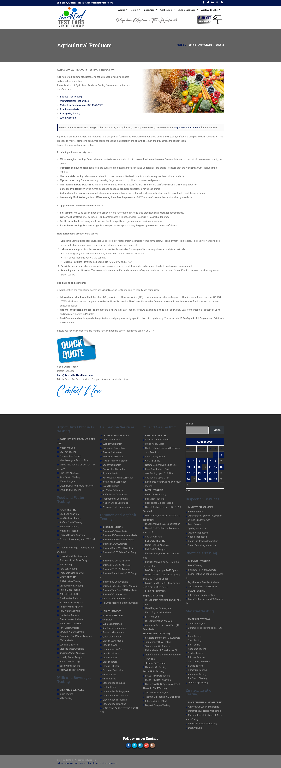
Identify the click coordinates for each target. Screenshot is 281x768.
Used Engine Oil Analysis (158, 608)
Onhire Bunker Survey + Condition (205, 515)
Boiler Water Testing (70, 665)
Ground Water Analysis (71, 602)
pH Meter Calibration (113, 490)
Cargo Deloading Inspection (202, 545)
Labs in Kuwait (109, 645)
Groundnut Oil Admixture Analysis (77, 485)
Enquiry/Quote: (68, 2)
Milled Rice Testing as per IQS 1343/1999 (81, 105)
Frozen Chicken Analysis (72, 535)
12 (199, 467)
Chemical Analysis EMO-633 (202, 586)
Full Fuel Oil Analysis (156, 549)
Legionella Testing (69, 644)
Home (180, 44)
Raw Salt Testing (68, 568)
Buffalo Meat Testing (70, 581)
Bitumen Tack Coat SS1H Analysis (119, 590)
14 (210, 467)
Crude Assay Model (155, 456)
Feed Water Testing (70, 661)
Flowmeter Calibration (113, 448)
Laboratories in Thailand (114, 699)
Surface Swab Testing (71, 522)
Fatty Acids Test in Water (72, 669)
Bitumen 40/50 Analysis (114, 531)
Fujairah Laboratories (113, 632)
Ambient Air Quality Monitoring (203, 706)
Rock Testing (194, 636)
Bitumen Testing (196, 657)
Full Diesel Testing (154, 498)
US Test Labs (109, 678)
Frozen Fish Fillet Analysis (73, 556)
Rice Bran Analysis (69, 109)
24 (188, 479)
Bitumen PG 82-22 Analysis (116, 569)
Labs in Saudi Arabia (112, 640)
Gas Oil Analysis (153, 536)
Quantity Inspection (198, 532)
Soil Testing (194, 644)
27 (204, 479)
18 (193, 473)
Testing (134, 9)
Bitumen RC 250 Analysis (115, 581)
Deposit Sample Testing (157, 705)
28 (210, 479)
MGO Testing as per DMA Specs (161, 570)
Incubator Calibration (112, 456)
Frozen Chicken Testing (72, 573)
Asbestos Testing (197, 649)
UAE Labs (107, 619)
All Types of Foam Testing (201, 595)
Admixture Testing (197, 670)
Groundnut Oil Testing (70, 490)
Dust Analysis (195, 727)
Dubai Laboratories (112, 624)
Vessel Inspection (197, 536)
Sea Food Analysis (69, 514)
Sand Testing (194, 640)
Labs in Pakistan (110, 666)
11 (193, 467)
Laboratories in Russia (113, 682)
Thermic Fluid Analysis (156, 692)
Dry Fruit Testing (68, 452)
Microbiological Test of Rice (74, 101)
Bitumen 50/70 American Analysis (119, 535)
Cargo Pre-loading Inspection (203, 541)
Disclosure (104, 763)
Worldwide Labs (209, 9)
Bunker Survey (195, 511)
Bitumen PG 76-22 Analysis (116, 565)
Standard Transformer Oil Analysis (162, 637)
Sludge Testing (195, 653)
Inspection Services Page (187, 127)
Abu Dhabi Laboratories (114, 628)
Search (189, 423)
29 (215, 479)
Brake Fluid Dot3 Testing (157, 675)
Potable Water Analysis (72, 606)
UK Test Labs (109, 674)
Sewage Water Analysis (72, 632)
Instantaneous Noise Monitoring (204, 710)
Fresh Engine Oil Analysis (158, 612)
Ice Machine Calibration (114, 481)
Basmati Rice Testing (71, 96)
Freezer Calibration (112, 452)
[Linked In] (212, 3)
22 (215, 473)
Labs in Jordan (110, 661)
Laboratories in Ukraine (114, 704)
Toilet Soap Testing (198, 682)
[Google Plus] (217, 3)
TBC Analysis (66, 640)
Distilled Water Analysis (72, 648)
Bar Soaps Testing (197, 678)
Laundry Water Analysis (72, 657)
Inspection (149, 9)
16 (221, 467)
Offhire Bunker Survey (199, 520)
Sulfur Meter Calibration (114, 494)
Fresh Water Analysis (70, 598)
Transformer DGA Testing (158, 642)
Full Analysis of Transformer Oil (161, 650)
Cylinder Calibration (112, 443)
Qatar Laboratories (111, 636)
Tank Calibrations (111, 439)
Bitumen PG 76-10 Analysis (116, 560)
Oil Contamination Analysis (158, 621)
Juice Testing (66, 694)
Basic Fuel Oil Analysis (157, 545)
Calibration (166, 9)
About (121, 9)
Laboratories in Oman (113, 649)
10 (188, 467)
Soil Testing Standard (199, 661)
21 (210, 473)
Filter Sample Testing (156, 701)
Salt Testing (66, 564)
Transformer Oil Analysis (157, 646)
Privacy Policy (73, 763)
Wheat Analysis (68, 117)
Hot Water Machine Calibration (117, 477)
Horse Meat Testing (70, 589)
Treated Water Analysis (71, 619)
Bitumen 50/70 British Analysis (118, 539)
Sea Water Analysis (69, 615)
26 (199, 479)
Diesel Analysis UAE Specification (162, 524)
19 (199, 473)
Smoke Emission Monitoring (202, 723)
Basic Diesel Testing (155, 494)
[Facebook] (203, 3)
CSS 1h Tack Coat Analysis (116, 598)
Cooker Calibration (111, 465)
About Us (62, 763)
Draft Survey (194, 524)
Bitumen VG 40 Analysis (114, 594)
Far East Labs (109, 687)
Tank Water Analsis (69, 627)
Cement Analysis (196, 623)
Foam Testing (195, 565)
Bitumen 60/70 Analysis (114, 543)
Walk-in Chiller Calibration (115, 502)
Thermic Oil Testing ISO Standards (162, 696)
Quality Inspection (197, 528)
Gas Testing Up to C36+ (157, 477)
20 (204, 473)
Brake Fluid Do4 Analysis (158, 680)
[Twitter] (208, 3)
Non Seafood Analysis (71, 518)
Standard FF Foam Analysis (202, 569)
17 (188, 473)
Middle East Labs (186, 9)
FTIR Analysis (152, 616)
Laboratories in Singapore (115, 691)
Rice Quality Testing (70, 113)
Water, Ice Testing (69, 530)
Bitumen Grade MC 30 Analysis (118, 548)
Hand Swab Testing (69, 526)
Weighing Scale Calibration (116, 507)
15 (215, 467)
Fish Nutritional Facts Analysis (75, 560)
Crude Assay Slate (154, 443)
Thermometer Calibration (115, 498)
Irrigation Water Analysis (72, 653)
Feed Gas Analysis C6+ (157, 469)
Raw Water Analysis (70, 610)
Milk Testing (66, 698)
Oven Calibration (110, 486)
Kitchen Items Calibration (115, 460)
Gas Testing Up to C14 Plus (159, 473)
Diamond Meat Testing (71, 585)
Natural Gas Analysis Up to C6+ (161, 465)
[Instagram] (222, 3)
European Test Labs (112, 670)
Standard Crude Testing (157, 439)
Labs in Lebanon (110, 653)
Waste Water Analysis (71, 623)
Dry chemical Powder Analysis (203, 582)
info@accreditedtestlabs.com (97, 2)
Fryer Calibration (110, 473)
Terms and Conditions (89, 763)
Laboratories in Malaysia (115, 695)
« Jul (188, 490)
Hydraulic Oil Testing (155, 667)
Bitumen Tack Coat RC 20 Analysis (119, 586)
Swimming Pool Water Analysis (76, 636)
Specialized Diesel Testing (159, 502)
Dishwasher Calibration (114, 469)
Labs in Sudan (109, 657)
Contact (113, 763)
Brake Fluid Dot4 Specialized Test (162, 684)
